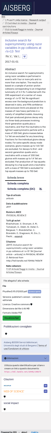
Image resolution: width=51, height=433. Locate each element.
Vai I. (17, 56)
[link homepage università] (11, 23)
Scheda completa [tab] (18, 183)
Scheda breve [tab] (15, 177)
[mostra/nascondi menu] (48, 23)
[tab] (40, 189)
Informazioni (12, 358)
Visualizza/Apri (11, 318)
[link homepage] (18, 9)
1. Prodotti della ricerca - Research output (25, 20)
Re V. (9, 56)
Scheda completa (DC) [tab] (21, 188)
